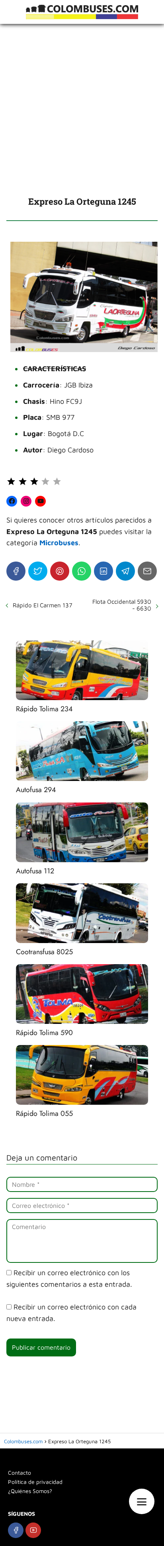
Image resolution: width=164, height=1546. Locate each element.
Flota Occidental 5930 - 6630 (121, 605)
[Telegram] (125, 571)
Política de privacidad (35, 1481)
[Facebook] (15, 571)
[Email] (147, 571)
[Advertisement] (82, 110)
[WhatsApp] (81, 571)
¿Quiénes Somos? (30, 1490)
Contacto (19, 1472)
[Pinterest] (59, 571)
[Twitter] (37, 571)
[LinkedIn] (103, 571)
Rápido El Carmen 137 (42, 605)
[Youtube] (33, 1530)
